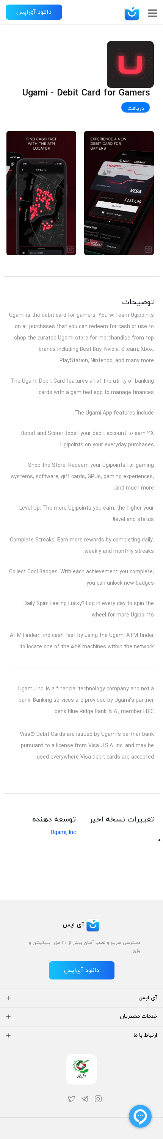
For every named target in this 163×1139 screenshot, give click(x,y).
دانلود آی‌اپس (34, 12)
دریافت (135, 108)
